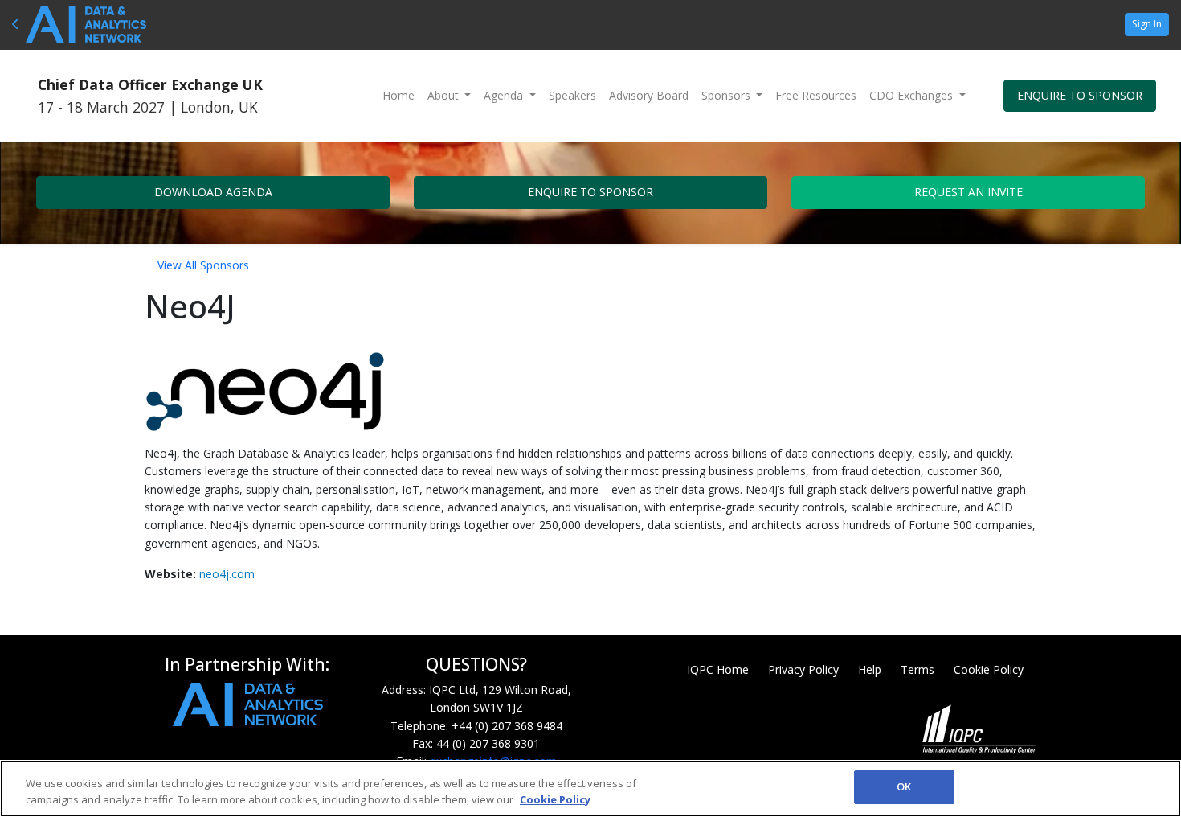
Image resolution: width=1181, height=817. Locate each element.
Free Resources (815, 95)
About (444, 95)
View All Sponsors (203, 265)
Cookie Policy (989, 669)
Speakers (572, 95)
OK (904, 786)
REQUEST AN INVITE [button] (968, 191)
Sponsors (727, 95)
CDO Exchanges (912, 95)
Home (398, 95)
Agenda (505, 95)
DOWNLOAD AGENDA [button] (213, 191)
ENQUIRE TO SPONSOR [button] (1079, 95)
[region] (590, 788)
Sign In (1147, 24)
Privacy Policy (803, 669)
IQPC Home (718, 669)
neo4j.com (227, 573)
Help (869, 669)
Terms (917, 669)
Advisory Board (649, 95)
